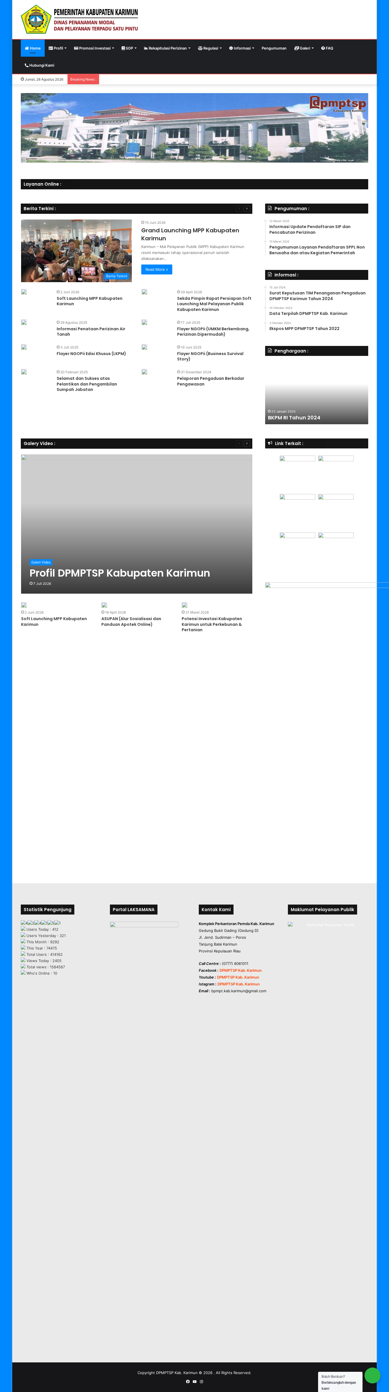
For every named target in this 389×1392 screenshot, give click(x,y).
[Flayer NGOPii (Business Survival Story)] (144, 347)
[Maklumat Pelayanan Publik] (328, 950)
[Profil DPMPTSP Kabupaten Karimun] (136, 524)
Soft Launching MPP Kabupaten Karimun (89, 301)
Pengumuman (274, 48)
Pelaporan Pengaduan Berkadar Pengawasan (210, 381)
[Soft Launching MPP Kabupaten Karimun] (24, 292)
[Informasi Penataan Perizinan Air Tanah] (24, 322)
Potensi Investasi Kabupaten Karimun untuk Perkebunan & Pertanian (212, 624)
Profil (58, 48)
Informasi (242, 48)
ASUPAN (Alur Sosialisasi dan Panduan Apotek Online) (131, 621)
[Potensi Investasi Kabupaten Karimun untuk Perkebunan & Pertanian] (184, 605)
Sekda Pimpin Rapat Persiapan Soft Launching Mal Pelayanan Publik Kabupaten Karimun (214, 304)
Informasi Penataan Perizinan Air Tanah (91, 331)
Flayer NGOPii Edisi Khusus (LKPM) (91, 353)
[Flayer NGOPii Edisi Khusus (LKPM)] (24, 347)
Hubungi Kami (41, 65)
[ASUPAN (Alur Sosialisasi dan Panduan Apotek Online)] (104, 605)
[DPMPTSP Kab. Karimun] (80, 19)
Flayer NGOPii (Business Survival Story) (210, 356)
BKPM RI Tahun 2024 (294, 417)
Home (35, 48)
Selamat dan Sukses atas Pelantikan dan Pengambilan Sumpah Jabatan (87, 384)
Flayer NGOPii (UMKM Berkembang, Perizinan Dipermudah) (213, 331)
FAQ (329, 48)
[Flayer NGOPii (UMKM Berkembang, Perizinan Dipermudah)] (144, 322)
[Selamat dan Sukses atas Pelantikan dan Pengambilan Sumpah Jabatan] (24, 372)
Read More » (157, 269)
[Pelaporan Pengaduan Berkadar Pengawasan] (144, 372)
